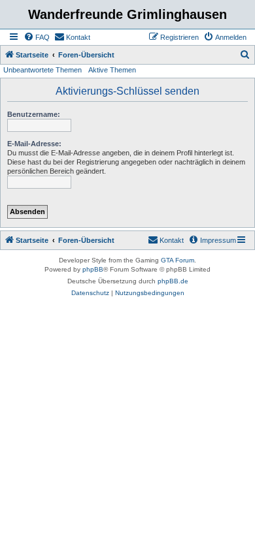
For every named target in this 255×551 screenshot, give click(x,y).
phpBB (92, 269)
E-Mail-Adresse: (34, 144)
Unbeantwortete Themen (42, 70)
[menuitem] (37, 37)
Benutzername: (33, 114)
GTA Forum (177, 260)
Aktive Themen (112, 70)
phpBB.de (173, 281)
